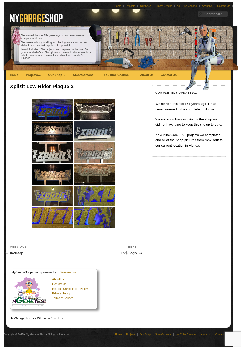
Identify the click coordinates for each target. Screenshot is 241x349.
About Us (207, 5)
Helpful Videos (84, 107)
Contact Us (223, 5)
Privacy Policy (61, 293)
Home (117, 5)
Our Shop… (56, 75)
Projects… (33, 75)
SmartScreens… (84, 75)
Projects (130, 5)
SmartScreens (164, 5)
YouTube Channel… (118, 75)
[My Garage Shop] (36, 21)
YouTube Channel (187, 5)
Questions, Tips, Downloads (93, 100)
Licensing (80, 85)
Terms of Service (62, 298)
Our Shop (145, 5)
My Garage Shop (35, 334)
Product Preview (85, 93)
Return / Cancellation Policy (70, 288)
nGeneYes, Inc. (67, 272)
